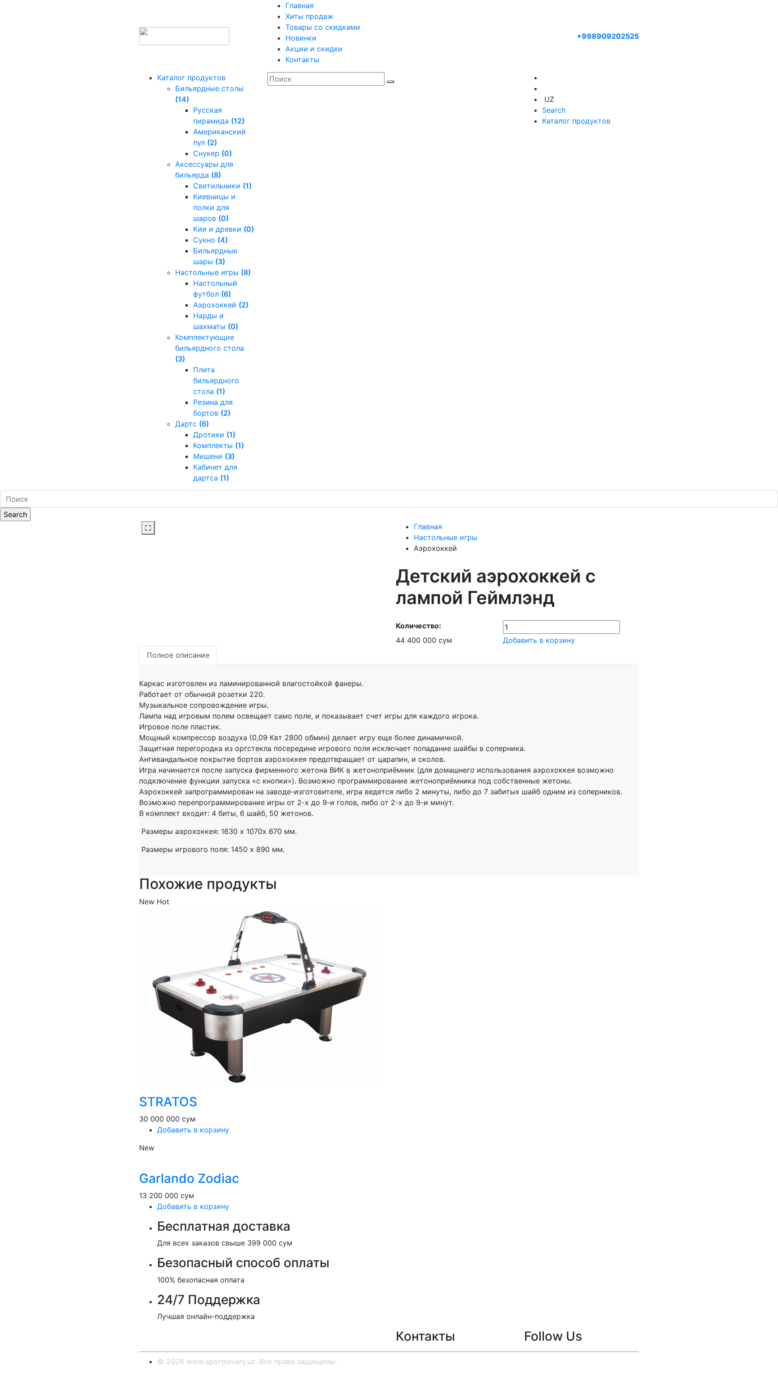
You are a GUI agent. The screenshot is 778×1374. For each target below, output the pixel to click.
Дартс (192, 423)
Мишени (214, 456)
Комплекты (218, 445)
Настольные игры (213, 272)
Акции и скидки (314, 48)
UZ (549, 99)
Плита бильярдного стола (216, 380)
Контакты (302, 59)
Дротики (214, 434)
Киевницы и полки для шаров (214, 207)
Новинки (301, 37)
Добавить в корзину (539, 640)
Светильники (222, 185)
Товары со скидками (322, 27)
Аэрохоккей (221, 304)
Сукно (210, 239)
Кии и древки (223, 229)
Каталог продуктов (191, 77)
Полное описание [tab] (178, 655)
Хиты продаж (309, 16)
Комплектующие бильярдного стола (209, 348)
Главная (299, 5)
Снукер (212, 153)
